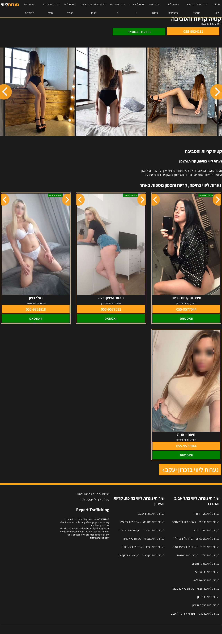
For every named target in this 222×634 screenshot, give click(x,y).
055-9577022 (111, 309)
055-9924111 (193, 31)
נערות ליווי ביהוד (209, 547)
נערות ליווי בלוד (210, 555)
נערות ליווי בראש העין (206, 572)
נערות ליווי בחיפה (130, 522)
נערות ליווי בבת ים (118, 8)
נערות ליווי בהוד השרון (206, 530)
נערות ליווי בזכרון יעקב (192, 469)
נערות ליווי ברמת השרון (205, 605)
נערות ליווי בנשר (131, 539)
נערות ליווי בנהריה (129, 530)
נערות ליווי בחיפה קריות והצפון (93, 8)
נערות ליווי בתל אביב (183, 613)
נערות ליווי (217, 8)
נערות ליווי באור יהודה (206, 514)
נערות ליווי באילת (69, 8)
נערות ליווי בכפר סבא (185, 547)
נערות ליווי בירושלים (29, 8)
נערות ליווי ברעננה (208, 613)
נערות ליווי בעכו (155, 547)
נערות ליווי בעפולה (133, 547)
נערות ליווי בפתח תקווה (205, 564)
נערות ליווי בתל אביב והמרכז (197, 8)
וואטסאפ (186, 318)
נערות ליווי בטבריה (153, 530)
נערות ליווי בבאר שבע (50, 8)
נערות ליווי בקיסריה (153, 555)
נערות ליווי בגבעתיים (184, 522)
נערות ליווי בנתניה (187, 555)
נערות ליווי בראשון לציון (206, 580)
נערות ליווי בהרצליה (173, 8)
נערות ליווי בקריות (128, 555)
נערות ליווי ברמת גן (137, 8)
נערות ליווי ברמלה (183, 588)
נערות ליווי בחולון (154, 8)
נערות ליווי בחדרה (153, 522)
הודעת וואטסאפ (139, 31)
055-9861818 (36, 309)
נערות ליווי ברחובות (208, 588)
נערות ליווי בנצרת (154, 539)
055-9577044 (186, 309)
